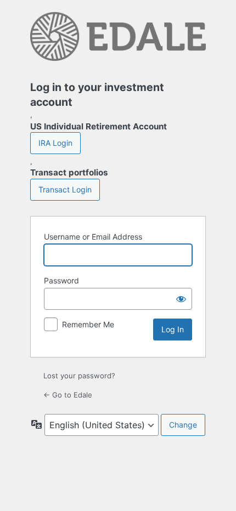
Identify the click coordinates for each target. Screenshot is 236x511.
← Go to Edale (67, 394)
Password (61, 280)
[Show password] (181, 299)
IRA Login (55, 142)
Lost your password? (79, 375)
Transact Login (65, 189)
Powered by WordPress (118, 39)
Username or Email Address (93, 236)
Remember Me (88, 324)
